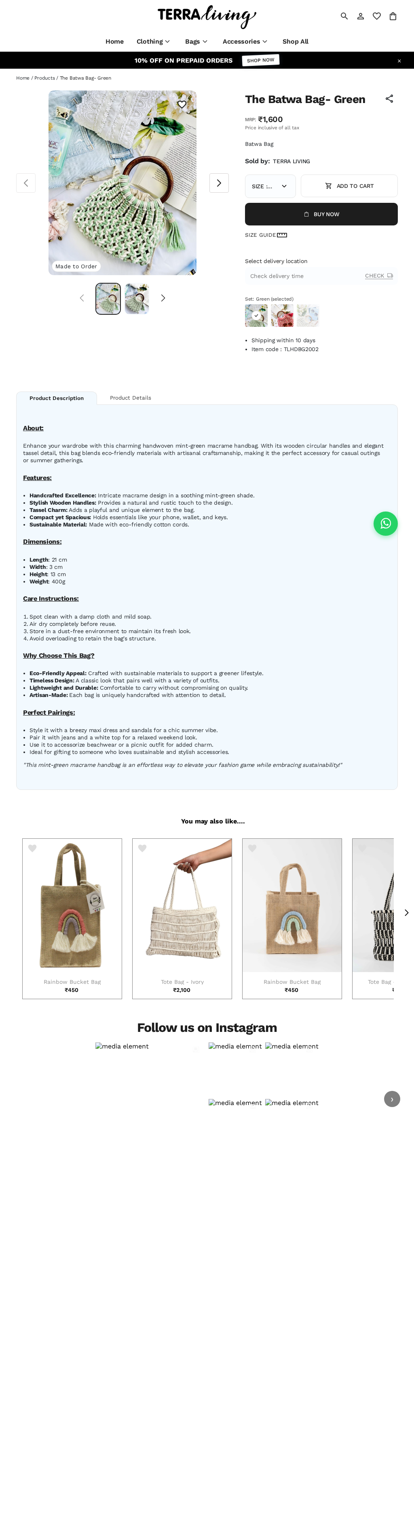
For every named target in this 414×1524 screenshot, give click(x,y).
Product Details (130, 398)
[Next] (163, 299)
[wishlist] (377, 16)
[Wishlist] (181, 105)
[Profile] (360, 16)
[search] (344, 16)
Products (44, 78)
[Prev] (82, 299)
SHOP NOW (261, 60)
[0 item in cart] (393, 16)
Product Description (57, 398)
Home (23, 78)
